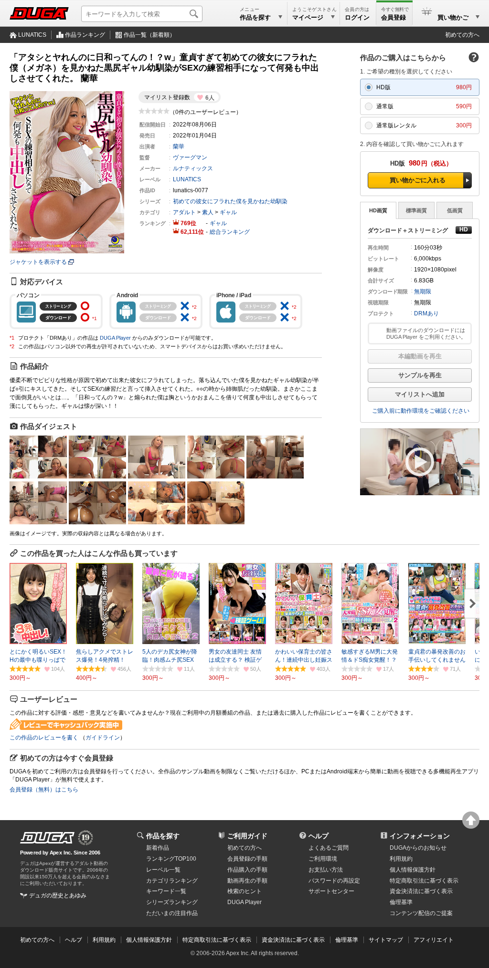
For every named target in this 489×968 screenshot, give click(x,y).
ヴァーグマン (190, 157)
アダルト (184, 212)
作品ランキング (85, 34)
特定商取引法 (424, 880)
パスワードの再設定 (334, 880)
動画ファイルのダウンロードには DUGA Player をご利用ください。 (426, 333)
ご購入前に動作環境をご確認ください (420, 410)
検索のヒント (244, 891)
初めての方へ (462, 34)
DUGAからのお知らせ (418, 847)
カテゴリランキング (172, 880)
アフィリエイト (434, 940)
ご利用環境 (322, 858)
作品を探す (163, 836)
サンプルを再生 (420, 375)
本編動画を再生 (420, 356)
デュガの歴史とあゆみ (57, 895)
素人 (207, 212)
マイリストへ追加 (420, 394)
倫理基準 (401, 902)
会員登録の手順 (247, 858)
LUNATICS (32, 34)
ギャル (228, 212)
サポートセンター (331, 891)
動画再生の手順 (247, 880)
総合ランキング (230, 232)
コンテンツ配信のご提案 (421, 913)
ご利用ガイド (247, 836)
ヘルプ (318, 836)
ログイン (357, 17)
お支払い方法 (325, 869)
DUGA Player (115, 338)
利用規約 (401, 858)
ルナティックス (193, 168)
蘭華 (178, 146)
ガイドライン (102, 737)
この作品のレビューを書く (44, 737)
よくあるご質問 (328, 847)
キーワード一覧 (166, 891)
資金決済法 (421, 891)
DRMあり (426, 313)
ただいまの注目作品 (172, 913)
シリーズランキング (172, 902)
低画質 (455, 210)
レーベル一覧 (163, 869)
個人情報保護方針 (413, 869)
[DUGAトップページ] (39, 13)
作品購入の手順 (247, 869)
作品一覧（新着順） (149, 34)
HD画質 (378, 210)
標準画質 (416, 210)
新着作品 (157, 847)
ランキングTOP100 (171, 858)
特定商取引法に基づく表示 (216, 940)
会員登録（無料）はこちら (44, 789)
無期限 (422, 291)
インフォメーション (420, 836)
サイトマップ (386, 940)
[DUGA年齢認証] (47, 837)
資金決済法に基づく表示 (293, 940)
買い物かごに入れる (418, 180)
